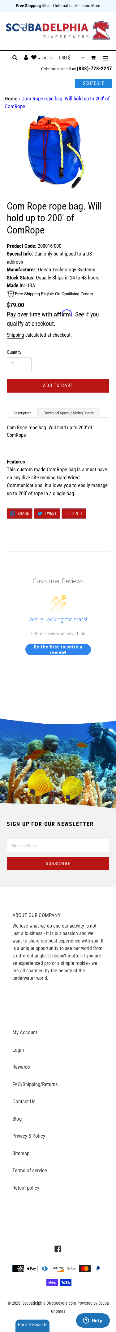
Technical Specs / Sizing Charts (69, 413)
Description (22, 413)
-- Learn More (89, 5)
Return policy (25, 1188)
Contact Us (24, 1101)
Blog (17, 1119)
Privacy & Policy (28, 1136)
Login (18, 1050)
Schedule (93, 83)
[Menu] (105, 58)
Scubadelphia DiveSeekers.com (49, 1303)
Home (11, 98)
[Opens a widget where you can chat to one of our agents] (93, 1321)
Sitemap (20, 1153)
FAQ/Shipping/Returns (35, 1084)
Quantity (14, 352)
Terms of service (29, 1170)
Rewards (21, 1067)
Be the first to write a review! (58, 649)
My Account (24, 1032)
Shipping (15, 335)
